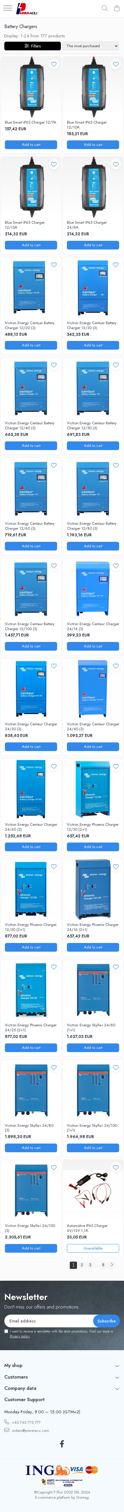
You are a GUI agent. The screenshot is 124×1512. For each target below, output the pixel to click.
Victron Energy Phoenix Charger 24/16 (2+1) (93, 927)
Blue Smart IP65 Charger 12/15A (25, 225)
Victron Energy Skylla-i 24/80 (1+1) (91, 1028)
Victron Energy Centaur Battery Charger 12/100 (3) (30, 627)
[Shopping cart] (117, 8)
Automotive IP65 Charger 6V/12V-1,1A (87, 1228)
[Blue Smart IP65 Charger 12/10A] (93, 87)
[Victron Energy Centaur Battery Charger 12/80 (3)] (93, 488)
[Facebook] (62, 1444)
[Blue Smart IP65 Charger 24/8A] (93, 187)
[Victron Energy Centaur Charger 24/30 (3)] (31, 688)
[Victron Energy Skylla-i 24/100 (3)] (31, 1190)
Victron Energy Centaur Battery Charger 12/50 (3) (92, 426)
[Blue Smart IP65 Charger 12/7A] (31, 87)
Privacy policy (20, 1336)
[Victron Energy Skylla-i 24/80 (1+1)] (93, 989)
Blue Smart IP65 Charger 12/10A (87, 125)
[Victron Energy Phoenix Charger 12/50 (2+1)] (31, 889)
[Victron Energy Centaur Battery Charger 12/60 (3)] (31, 488)
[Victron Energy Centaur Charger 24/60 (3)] (31, 789)
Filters (35, 46)
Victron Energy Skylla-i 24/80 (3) (29, 1128)
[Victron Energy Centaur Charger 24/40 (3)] (93, 688)
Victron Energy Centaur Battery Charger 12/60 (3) (30, 526)
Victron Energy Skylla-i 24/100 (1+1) (92, 1128)
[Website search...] (105, 8)
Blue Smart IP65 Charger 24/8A (87, 225)
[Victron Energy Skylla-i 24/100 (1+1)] (93, 1090)
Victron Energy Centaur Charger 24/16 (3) (93, 627)
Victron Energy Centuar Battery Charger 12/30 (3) (92, 326)
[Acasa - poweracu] (26, 8)
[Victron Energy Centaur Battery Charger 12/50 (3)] (93, 387)
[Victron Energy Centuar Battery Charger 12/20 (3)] (31, 287)
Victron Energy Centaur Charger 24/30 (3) (31, 727)
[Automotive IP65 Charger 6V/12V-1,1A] (93, 1190)
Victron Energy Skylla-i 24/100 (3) (30, 1228)
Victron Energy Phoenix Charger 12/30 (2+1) (93, 827)
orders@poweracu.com (30, 1430)
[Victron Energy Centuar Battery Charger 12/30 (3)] (93, 287)
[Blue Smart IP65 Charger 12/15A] (31, 187)
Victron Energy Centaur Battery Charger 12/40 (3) (30, 426)
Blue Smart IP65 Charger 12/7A (30, 122)
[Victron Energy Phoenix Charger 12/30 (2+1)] (93, 789)
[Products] (8, 8)
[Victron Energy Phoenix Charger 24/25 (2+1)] (31, 989)
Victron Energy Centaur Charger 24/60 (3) (31, 827)
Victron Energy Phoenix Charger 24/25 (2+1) (31, 1028)
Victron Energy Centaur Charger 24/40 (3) (93, 727)
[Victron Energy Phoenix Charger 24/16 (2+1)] (93, 889)
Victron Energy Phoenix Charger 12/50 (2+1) (31, 927)
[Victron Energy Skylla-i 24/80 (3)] (31, 1090)
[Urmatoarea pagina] (111, 1265)
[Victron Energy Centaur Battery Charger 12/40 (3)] (31, 387)
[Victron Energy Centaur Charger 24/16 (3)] (93, 588)
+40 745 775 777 (26, 1422)
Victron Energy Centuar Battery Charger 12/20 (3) (30, 326)
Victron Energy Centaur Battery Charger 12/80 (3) (92, 526)
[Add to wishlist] (54, 64)
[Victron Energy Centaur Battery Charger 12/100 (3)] (31, 588)
